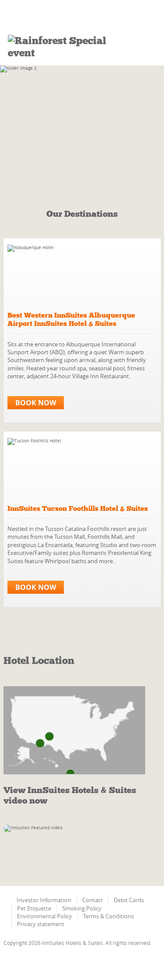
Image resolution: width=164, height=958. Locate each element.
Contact (92, 900)
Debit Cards (129, 900)
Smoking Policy (81, 908)
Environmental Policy (44, 916)
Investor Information (44, 900)
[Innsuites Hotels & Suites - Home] (52, 17)
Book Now (35, 402)
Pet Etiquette (34, 908)
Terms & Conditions (108, 916)
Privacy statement (40, 924)
